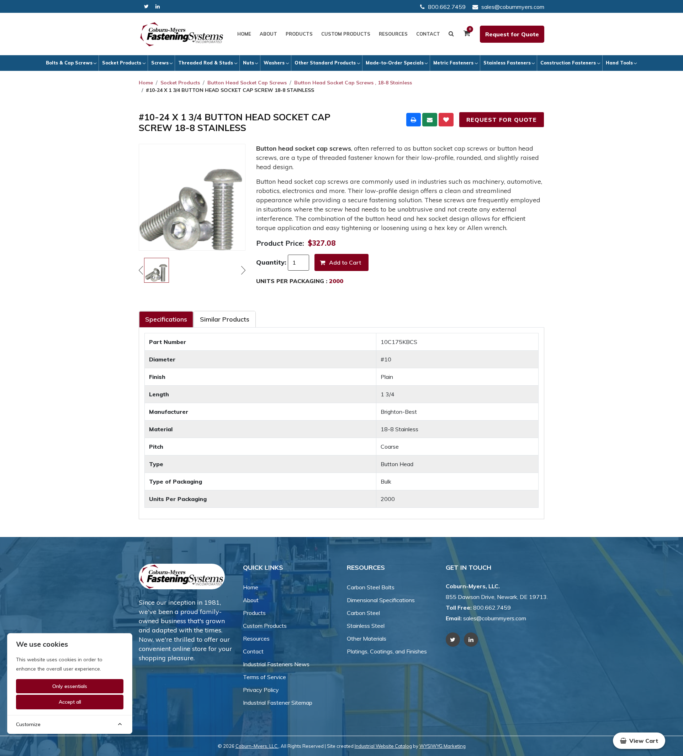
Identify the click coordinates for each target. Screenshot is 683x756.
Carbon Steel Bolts (371, 587)
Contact (428, 34)
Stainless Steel (366, 625)
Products (299, 34)
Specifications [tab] (166, 319)
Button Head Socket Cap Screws (247, 82)
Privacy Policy (261, 689)
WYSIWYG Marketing (442, 746)
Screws (160, 63)
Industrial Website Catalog (383, 746)
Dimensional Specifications (381, 600)
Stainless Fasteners (507, 63)
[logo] (182, 34)
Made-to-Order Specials (395, 63)
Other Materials (366, 638)
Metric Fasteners (453, 63)
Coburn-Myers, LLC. (257, 746)
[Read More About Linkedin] (157, 6)
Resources (393, 34)
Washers (274, 63)
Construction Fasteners (568, 63)
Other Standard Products (325, 63)
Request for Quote (512, 34)
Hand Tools (619, 63)
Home (244, 34)
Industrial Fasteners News (276, 664)
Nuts (248, 63)
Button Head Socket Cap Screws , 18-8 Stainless (353, 82)
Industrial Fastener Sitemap (277, 702)
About (268, 34)
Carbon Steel (363, 612)
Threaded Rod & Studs (205, 63)
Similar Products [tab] (224, 319)
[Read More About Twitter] (146, 6)
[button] (639, 740)
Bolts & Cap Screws (69, 63)
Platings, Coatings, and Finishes (387, 651)
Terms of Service (264, 677)
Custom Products (345, 34)
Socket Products (121, 63)
